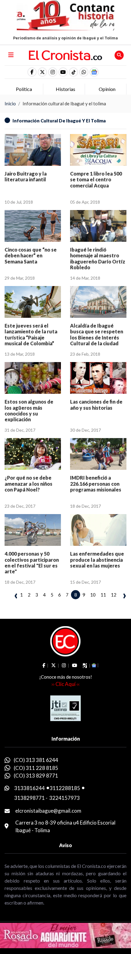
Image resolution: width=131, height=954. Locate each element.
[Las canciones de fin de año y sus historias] (98, 378)
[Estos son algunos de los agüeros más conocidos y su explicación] (33, 378)
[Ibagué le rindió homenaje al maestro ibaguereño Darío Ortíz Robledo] (98, 226)
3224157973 (64, 798)
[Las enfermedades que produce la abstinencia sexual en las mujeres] (98, 530)
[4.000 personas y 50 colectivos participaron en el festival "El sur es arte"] (33, 530)
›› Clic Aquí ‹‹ (65, 684)
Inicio (10, 103)
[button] (83, 72)
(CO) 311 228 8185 (36, 768)
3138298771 (29, 798)
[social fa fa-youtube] (63, 72)
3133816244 (29, 788)
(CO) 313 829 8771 (36, 775)
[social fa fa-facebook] (32, 72)
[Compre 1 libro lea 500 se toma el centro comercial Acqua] (98, 150)
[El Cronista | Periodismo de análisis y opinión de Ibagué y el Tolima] (66, 54)
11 (103, 594)
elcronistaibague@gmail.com (48, 810)
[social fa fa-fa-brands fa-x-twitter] (42, 72)
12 (113, 594)
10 (93, 594)
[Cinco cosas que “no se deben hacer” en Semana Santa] (33, 226)
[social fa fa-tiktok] (73, 72)
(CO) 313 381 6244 (36, 760)
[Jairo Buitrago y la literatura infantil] (33, 150)
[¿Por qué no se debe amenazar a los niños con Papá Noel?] (33, 454)
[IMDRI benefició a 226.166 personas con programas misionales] (98, 454)
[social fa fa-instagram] (52, 72)
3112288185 (65, 788)
